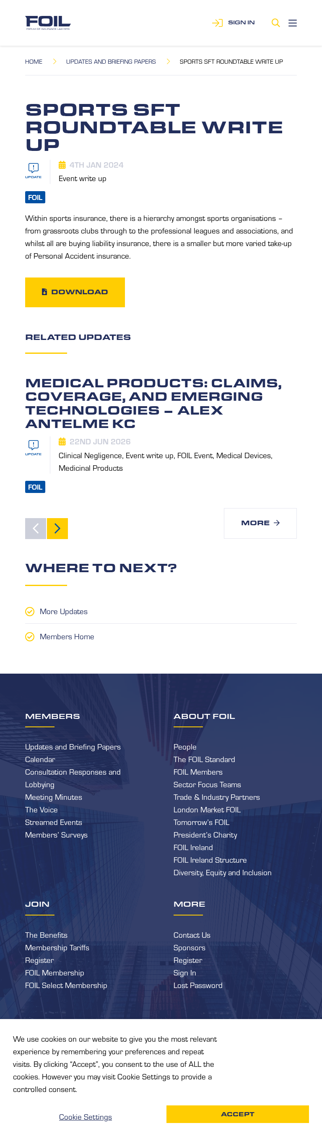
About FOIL (204, 716)
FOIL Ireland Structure (210, 859)
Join (37, 903)
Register (39, 959)
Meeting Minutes (53, 796)
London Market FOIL (207, 809)
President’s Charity (205, 834)
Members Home (67, 635)
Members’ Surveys (56, 834)
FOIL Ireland (193, 846)
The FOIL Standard (204, 758)
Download (79, 292)
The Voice (41, 809)
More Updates (64, 610)
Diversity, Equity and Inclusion (223, 871)
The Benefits (46, 934)
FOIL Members (198, 771)
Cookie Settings (85, 1116)
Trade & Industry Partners (217, 796)
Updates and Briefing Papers (111, 61)
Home (33, 61)
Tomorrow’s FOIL (201, 821)
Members (52, 716)
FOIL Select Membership (66, 984)
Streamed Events (53, 821)
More (255, 523)
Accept (237, 1114)
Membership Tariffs (57, 946)
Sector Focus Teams (207, 783)
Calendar (40, 758)
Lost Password (198, 984)
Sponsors (189, 946)
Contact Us (192, 934)
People (185, 746)
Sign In (185, 972)
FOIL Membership (54, 972)
